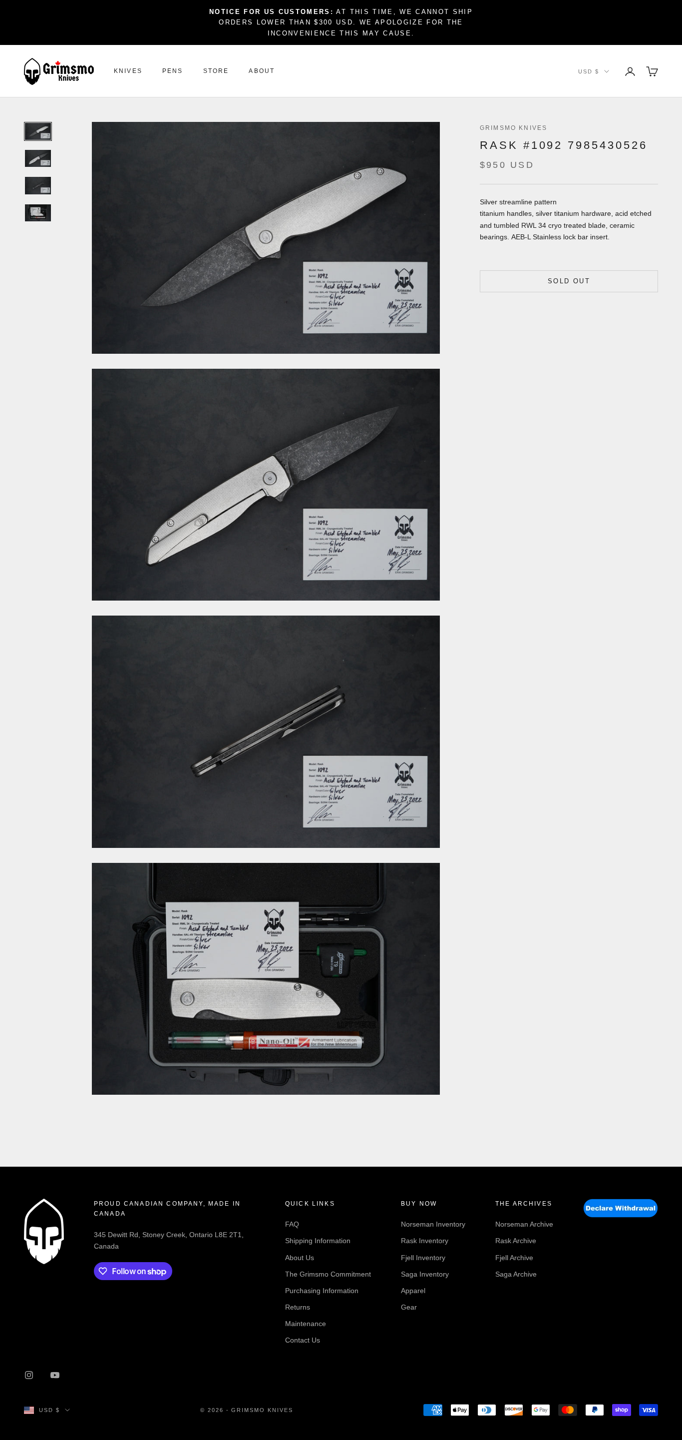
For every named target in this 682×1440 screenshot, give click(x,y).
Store (216, 71)
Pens (172, 71)
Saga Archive (516, 1274)
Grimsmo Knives (513, 127)
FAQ (292, 1224)
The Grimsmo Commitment (328, 1274)
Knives (128, 71)
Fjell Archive (514, 1258)
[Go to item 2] (38, 158)
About (262, 71)
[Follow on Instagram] (29, 1375)
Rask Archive (515, 1241)
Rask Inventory (424, 1241)
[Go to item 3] (38, 185)
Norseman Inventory (433, 1224)
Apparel (413, 1291)
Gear (409, 1307)
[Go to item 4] (38, 212)
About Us (299, 1258)
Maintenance (305, 1324)
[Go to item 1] (38, 131)
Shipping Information (317, 1241)
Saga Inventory (425, 1274)
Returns (297, 1307)
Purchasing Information (321, 1291)
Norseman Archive (524, 1224)
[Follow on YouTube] (55, 1375)
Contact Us (302, 1340)
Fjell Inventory (423, 1258)
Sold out (569, 281)
